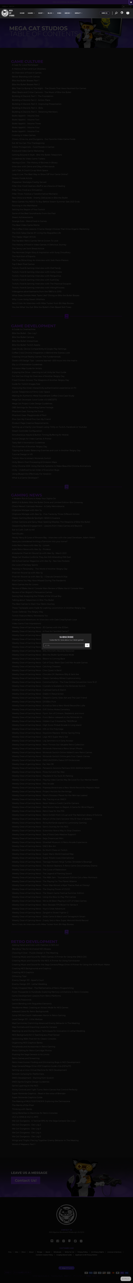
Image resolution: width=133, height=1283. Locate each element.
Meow (67, 13)
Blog (50, 13)
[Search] (116, 13)
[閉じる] (131, 2)
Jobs (59, 13)
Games (30, 13)
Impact (78, 13)
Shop (40, 13)
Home (22, 13)
